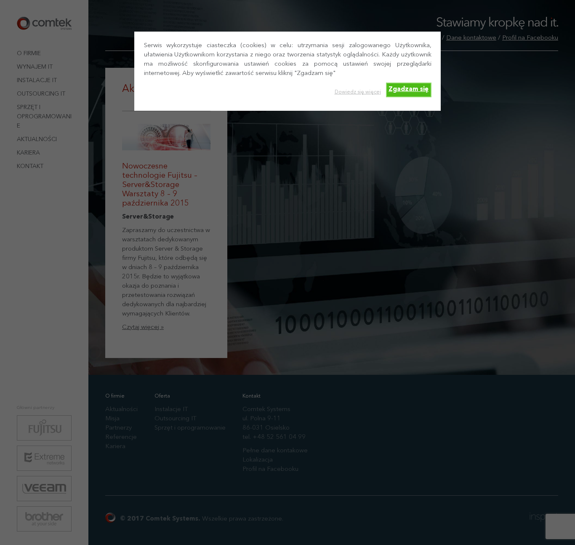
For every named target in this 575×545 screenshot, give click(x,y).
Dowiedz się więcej (358, 92)
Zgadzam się (409, 89)
